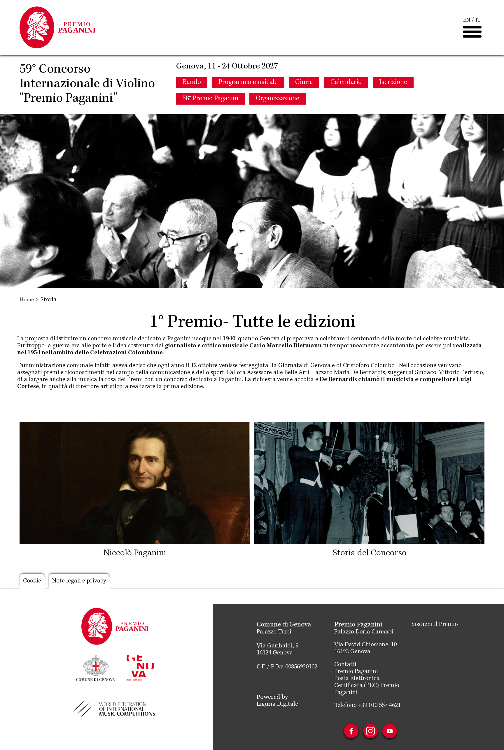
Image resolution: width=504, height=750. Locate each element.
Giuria (304, 82)
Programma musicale (248, 82)
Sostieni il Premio (435, 625)
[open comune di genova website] (95, 667)
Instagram (370, 731)
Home (27, 300)
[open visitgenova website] (140, 667)
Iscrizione (393, 82)
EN (466, 20)
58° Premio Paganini (210, 98)
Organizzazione (277, 98)
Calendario (346, 82)
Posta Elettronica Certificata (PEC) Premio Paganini (366, 686)
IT (478, 20)
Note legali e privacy (79, 581)
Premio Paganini (356, 672)
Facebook (351, 731)
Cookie (32, 581)
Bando (192, 82)
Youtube (389, 731)
